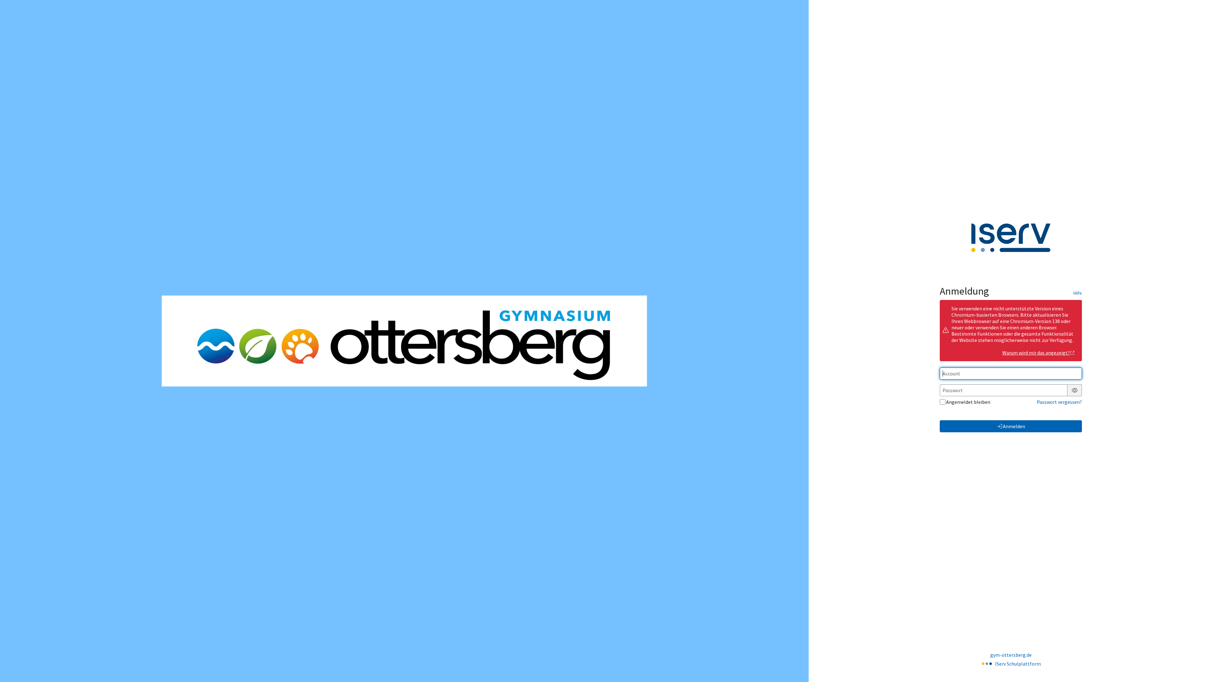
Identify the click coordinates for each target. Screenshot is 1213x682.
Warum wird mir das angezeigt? (1036, 353)
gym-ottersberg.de (1011, 655)
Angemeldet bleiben (968, 402)
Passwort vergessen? (1059, 402)
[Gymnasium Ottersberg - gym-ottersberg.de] (404, 341)
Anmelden (1014, 426)
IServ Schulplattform (1018, 664)
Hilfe (1077, 293)
